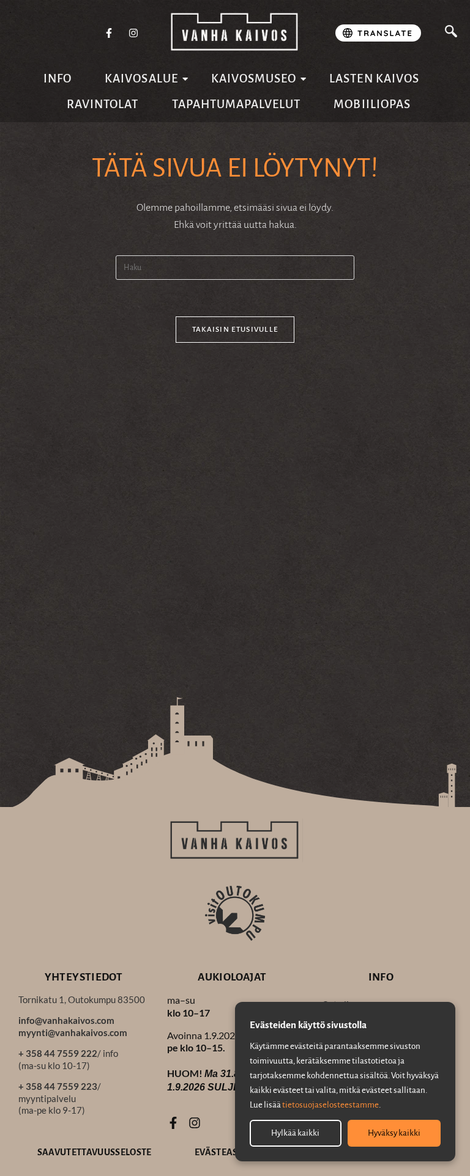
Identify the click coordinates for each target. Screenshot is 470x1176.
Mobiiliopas (372, 104)
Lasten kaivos (374, 78)
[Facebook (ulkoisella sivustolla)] (109, 34)
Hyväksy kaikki (394, 1133)
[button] (451, 33)
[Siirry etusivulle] (235, 32)
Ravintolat (103, 104)
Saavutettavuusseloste (94, 1152)
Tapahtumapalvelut (236, 104)
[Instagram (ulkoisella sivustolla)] (133, 34)
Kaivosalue (141, 78)
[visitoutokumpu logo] (235, 912)
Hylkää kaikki (295, 1133)
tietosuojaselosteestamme (330, 1104)
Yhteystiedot (84, 977)
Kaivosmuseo (254, 78)
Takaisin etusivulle (235, 330)
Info (57, 78)
